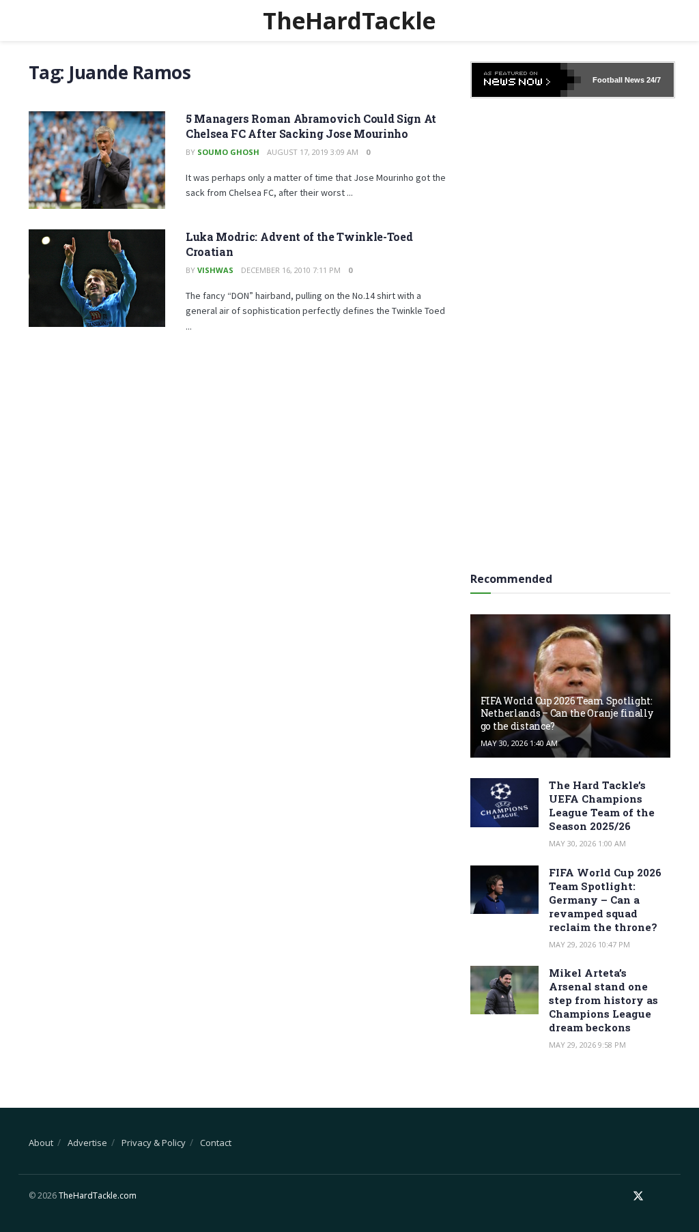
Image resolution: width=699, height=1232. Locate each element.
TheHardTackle (349, 20)
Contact (215, 1142)
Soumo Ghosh (228, 152)
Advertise (87, 1142)
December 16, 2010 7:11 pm (291, 270)
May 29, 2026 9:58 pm (587, 1045)
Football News (618, 80)
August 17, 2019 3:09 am (312, 152)
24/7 (652, 80)
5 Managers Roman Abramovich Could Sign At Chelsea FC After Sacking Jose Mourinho (311, 126)
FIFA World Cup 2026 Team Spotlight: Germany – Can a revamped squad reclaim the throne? (605, 899)
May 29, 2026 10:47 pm (589, 944)
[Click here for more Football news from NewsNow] (526, 80)
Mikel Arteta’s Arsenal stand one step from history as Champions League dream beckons (603, 1000)
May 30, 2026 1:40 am (519, 743)
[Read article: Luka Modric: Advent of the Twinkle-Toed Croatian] (97, 278)
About (41, 1142)
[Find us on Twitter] (638, 1196)
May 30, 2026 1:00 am (587, 843)
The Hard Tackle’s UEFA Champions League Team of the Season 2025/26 (602, 805)
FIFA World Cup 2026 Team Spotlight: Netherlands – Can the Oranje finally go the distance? (567, 713)
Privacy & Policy (154, 1142)
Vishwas (215, 270)
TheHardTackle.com (98, 1195)
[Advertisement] (572, 330)
